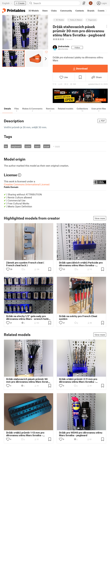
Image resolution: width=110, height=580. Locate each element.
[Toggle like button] (8, 269)
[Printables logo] (13, 10)
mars (37, 146)
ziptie (28, 146)
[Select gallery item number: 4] (32, 258)
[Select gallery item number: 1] (25, 258)
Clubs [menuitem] (54, 10)
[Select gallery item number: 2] (27, 258)
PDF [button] (103, 120)
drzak (46, 146)
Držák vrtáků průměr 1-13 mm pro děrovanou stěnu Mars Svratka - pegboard (25, 434)
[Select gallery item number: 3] (30, 258)
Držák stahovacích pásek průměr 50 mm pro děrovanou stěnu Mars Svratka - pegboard (28, 380)
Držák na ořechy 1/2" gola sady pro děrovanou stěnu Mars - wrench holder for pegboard (28, 317)
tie (6, 146)
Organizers (92, 20)
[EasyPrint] (84, 3)
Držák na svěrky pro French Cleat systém (78, 317)
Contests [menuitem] (79, 10)
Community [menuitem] (66, 10)
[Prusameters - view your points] (91, 3)
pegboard (16, 146)
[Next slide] (45, 58)
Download (82, 68)
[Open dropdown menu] (107, 26)
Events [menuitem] (101, 10)
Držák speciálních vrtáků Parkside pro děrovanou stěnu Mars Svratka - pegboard (81, 264)
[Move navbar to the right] (106, 10)
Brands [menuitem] (90, 10)
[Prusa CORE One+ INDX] (80, 96)
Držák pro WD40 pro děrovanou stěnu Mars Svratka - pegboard (80, 434)
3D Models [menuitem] (33, 10)
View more (100, 218)
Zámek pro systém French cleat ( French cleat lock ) (25, 264)
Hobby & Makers (76, 20)
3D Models (60, 20)
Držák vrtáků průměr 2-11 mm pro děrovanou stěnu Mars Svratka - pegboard (78, 380)
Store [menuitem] (45, 10)
